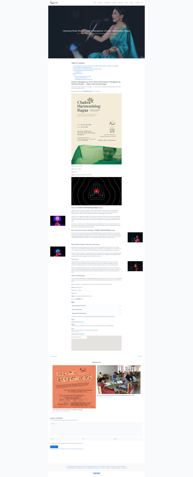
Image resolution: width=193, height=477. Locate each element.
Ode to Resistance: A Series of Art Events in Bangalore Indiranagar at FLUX (99, 316)
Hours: (72, 328)
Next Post (140, 356)
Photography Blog (89, 467)
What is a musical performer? (81, 77)
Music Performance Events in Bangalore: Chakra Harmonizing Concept (87, 68)
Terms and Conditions (121, 466)
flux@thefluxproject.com (79, 321)
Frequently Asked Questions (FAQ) (74, 466)
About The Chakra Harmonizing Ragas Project (82, 67)
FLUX (72, 319)
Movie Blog (102, 467)
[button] (102, 3)
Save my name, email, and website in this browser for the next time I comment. (67, 443)
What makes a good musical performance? (83, 79)
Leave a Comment (55, 411)
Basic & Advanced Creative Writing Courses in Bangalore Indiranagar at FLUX (115, 395)
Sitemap (107, 466)
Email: (72, 321)
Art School (108, 467)
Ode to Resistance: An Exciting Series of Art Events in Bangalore (68, 409)
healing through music (79, 236)
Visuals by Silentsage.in (77, 73)
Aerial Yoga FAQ (102, 466)
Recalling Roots (78, 71)
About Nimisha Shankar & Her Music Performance (83, 70)
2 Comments (99, 396)
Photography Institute (80, 467)
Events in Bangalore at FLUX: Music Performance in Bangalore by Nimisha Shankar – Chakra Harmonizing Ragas (95, 65)
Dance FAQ (84, 466)
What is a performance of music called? (83, 76)
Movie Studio (96, 467)
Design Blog (124, 467)
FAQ (74, 74)
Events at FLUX (61, 411)
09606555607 (82, 334)
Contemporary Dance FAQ (92, 466)
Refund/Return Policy (71, 467)
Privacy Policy (113, 466)
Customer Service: (75, 334)
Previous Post (53, 356)
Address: (73, 324)
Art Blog (112, 467)
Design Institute (118, 467)
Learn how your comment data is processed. (74, 448)
